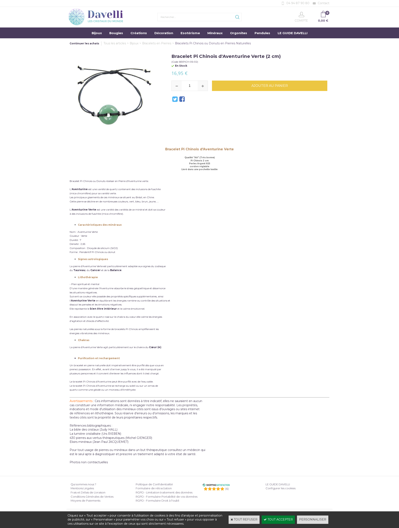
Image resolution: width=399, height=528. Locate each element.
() (227, 488)
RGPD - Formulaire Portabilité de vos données (166, 496)
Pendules (262, 33)
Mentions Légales (82, 488)
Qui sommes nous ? (83, 484)
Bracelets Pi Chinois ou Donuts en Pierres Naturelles (213, 43)
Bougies (116, 33)
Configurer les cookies (281, 488)
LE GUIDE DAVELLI (293, 33)
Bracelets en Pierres (156, 43)
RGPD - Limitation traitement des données (164, 492)
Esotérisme (190, 33)
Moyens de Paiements (85, 500)
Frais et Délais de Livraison (88, 492)
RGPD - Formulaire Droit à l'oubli (157, 500)
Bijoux (97, 33)
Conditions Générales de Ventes (92, 496)
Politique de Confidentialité (154, 484)
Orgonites (238, 33)
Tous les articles (114, 43)
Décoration (163, 33)
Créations (139, 33)
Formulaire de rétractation (154, 488)
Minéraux (215, 33)
